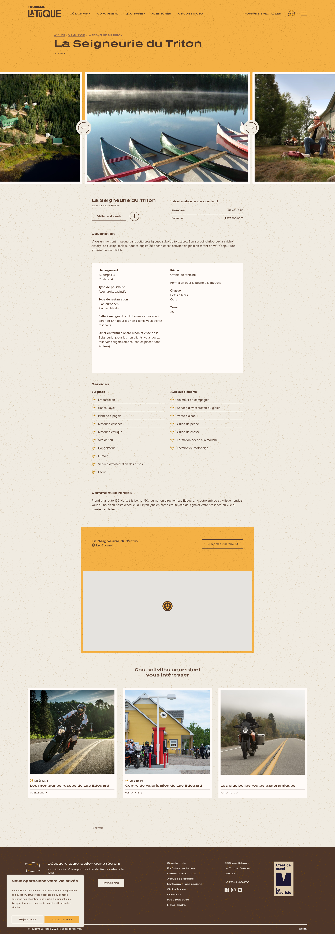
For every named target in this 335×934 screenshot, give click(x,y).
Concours (174, 894)
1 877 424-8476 (237, 882)
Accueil (59, 35)
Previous (83, 127)
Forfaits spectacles (262, 13)
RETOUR (61, 53)
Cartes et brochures (181, 873)
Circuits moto (190, 13)
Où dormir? (80, 13)
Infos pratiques (178, 899)
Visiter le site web (109, 216)
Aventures (161, 13)
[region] (45, 901)
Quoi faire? (135, 13)
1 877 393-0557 (234, 218)
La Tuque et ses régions (184, 883)
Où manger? (107, 13)
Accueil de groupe (180, 878)
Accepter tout (62, 919)
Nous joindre (176, 904)
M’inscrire (111, 882)
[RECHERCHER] (292, 13)
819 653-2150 (235, 210)
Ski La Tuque (176, 889)
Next (251, 127)
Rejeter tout (27, 919)
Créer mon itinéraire (220, 544)
